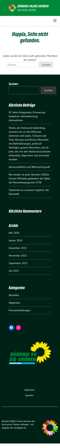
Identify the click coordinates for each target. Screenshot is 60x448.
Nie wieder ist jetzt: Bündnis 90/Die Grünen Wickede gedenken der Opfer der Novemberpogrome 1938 (29, 178)
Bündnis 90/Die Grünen (33, 6)
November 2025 (18, 255)
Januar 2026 (15, 240)
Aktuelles (14, 295)
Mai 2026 (14, 232)
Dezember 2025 (18, 248)
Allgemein (14, 302)
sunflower (24, 424)
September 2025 (18, 263)
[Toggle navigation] (55, 20)
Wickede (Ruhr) (26, 10)
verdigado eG (20, 427)
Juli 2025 (14, 270)
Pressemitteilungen (19, 310)
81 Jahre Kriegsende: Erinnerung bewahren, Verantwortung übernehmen (27, 116)
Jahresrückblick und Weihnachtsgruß (29, 167)
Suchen (13, 84)
